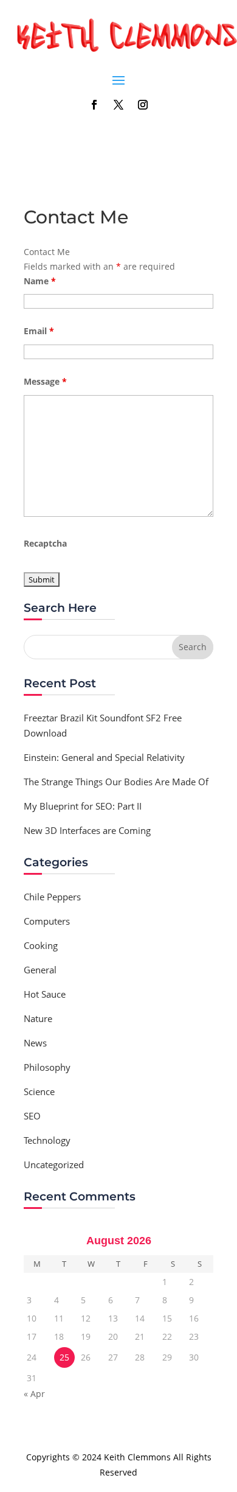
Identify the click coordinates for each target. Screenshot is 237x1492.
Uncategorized (54, 1164)
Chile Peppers (52, 897)
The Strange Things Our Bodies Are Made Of (116, 782)
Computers (47, 921)
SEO (32, 1116)
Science (39, 1091)
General (40, 970)
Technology (47, 1140)
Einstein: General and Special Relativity (104, 757)
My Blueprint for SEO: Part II (83, 806)
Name (40, 281)
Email (39, 331)
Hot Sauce (45, 994)
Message (45, 381)
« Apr (34, 1393)
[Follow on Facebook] (94, 104)
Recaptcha (45, 543)
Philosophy (47, 1067)
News (35, 1043)
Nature (38, 1018)
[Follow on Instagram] (143, 104)
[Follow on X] (118, 104)
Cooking (41, 945)
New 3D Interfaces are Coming (87, 830)
